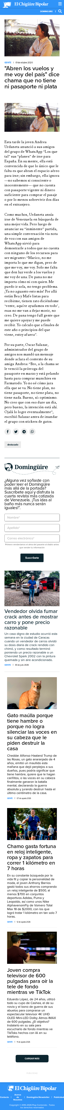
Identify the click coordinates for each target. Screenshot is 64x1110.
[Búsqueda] (60, 11)
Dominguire (46, 11)
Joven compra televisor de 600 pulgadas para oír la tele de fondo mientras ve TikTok (30, 981)
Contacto (4, 1097)
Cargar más (32, 1058)
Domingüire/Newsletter (38, 1097)
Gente (7, 62)
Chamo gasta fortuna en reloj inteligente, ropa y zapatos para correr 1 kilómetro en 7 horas (31, 857)
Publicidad (59, 1097)
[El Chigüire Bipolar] (25, 5)
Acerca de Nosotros (17, 1097)
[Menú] (60, 4)
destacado (12, 444)
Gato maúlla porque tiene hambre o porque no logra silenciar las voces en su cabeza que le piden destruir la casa (32, 732)
